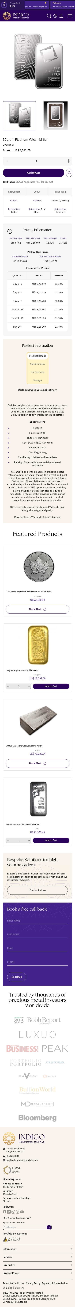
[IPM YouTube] (22, 1212)
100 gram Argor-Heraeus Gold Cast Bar (22, 670)
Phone (11, 962)
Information (37, 1249)
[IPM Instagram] (13, 1212)
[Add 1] (68, 161)
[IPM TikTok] (17, 1212)
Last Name (13, 934)
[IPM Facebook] (4, 1212)
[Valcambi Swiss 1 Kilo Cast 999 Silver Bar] (37, 799)
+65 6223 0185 (13, 1156)
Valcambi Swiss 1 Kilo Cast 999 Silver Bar (23, 824)
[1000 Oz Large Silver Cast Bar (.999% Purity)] (37, 720)
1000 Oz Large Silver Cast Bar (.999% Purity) (24, 745)
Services (37, 1257)
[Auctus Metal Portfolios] (11, 1239)
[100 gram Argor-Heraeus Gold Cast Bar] (37, 645)
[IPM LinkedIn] (9, 1212)
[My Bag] (55, 16)
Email (10, 948)
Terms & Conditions (13, 1283)
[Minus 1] (7, 161)
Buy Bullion (37, 1265)
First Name (13, 920)
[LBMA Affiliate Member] (37, 1170)
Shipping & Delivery (13, 1288)
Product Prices (37, 1273)
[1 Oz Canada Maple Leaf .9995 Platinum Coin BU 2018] (37, 566)
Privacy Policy (32, 1283)
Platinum (52, 3)
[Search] (49, 16)
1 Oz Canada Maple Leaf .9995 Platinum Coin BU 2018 (28, 591)
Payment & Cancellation (55, 1283)
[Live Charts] (61, 16)
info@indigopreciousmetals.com (22, 1160)
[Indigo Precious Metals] (16, 16)
